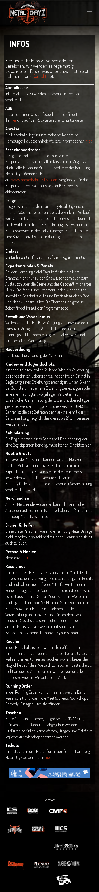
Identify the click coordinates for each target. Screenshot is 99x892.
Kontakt (39, 76)
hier (13, 120)
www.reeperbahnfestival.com (35, 179)
